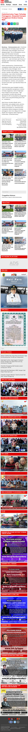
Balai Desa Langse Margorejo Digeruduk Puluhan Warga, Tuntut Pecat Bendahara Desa (21, 123)
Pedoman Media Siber (15, 728)
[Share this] (3, 24)
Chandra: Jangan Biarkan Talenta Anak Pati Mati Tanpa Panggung (13, 375)
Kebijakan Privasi (5, 728)
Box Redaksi (14, 727)
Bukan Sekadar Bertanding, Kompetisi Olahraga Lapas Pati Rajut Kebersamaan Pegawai (20, 231)
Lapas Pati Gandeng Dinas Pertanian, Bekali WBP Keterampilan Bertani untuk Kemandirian (20, 180)
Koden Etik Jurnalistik (6, 729)
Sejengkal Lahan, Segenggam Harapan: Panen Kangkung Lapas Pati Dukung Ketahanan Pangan (7, 145)
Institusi (6, 21)
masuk (10, 197)
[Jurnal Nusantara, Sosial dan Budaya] (6, 1)
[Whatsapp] (14, 24)
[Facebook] (20, 9)
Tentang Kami (22, 727)
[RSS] (25, 9)
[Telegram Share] (11, 24)
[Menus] (26, 1)
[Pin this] (9, 24)
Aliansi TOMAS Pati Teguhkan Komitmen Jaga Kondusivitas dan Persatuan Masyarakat (14, 356)
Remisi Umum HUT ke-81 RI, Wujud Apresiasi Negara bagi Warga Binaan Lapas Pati (20, 214)
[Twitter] (23, 9)
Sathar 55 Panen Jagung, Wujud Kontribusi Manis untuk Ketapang (6, 121)
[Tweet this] (6, 24)
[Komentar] (17, 24)
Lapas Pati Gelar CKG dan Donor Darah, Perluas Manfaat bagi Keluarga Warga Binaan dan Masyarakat (7, 247)
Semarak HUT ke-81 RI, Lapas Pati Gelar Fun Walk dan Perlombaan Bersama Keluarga (7, 161)
